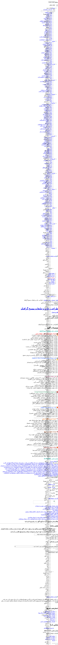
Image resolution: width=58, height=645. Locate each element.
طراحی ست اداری (37, 462)
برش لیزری (17, 464)
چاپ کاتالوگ (30, 464)
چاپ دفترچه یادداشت (30, 465)
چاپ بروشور (24, 462)
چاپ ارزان (24, 467)
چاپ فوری (37, 465)
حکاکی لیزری (30, 462)
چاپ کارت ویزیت (33, 473)
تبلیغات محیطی (24, 464)
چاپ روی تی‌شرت (11, 467)
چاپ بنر (6, 465)
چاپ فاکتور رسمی (17, 473)
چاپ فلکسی (30, 467)
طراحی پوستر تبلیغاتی (19, 465)
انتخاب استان (51, 2)
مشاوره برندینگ (25, 473)
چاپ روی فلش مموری (16, 468)
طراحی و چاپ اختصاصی (34, 470)
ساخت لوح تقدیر (37, 467)
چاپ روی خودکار (18, 470)
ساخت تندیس (11, 465)
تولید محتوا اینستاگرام (15, 462)
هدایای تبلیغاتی (19, 467)
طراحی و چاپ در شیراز (34, 468)
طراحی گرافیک (9, 473)
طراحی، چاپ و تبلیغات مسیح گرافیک (39, 308)
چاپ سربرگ (12, 464)
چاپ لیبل (37, 471)
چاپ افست (22, 471)
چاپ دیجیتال (25, 470)
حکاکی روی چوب (37, 464)
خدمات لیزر (25, 468)
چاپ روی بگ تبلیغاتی (30, 471)
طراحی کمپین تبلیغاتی (15, 471)
